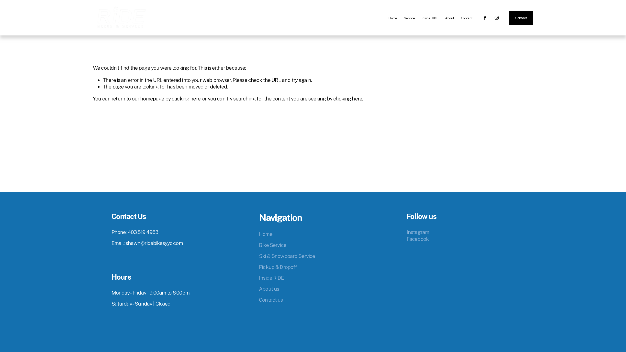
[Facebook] (484, 17)
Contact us (271, 300)
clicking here (186, 99)
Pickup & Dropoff (278, 267)
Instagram (418, 232)
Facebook (418, 239)
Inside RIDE (430, 18)
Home (392, 18)
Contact (466, 18)
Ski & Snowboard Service (287, 256)
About (449, 18)
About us (269, 289)
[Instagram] (496, 17)
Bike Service (272, 245)
